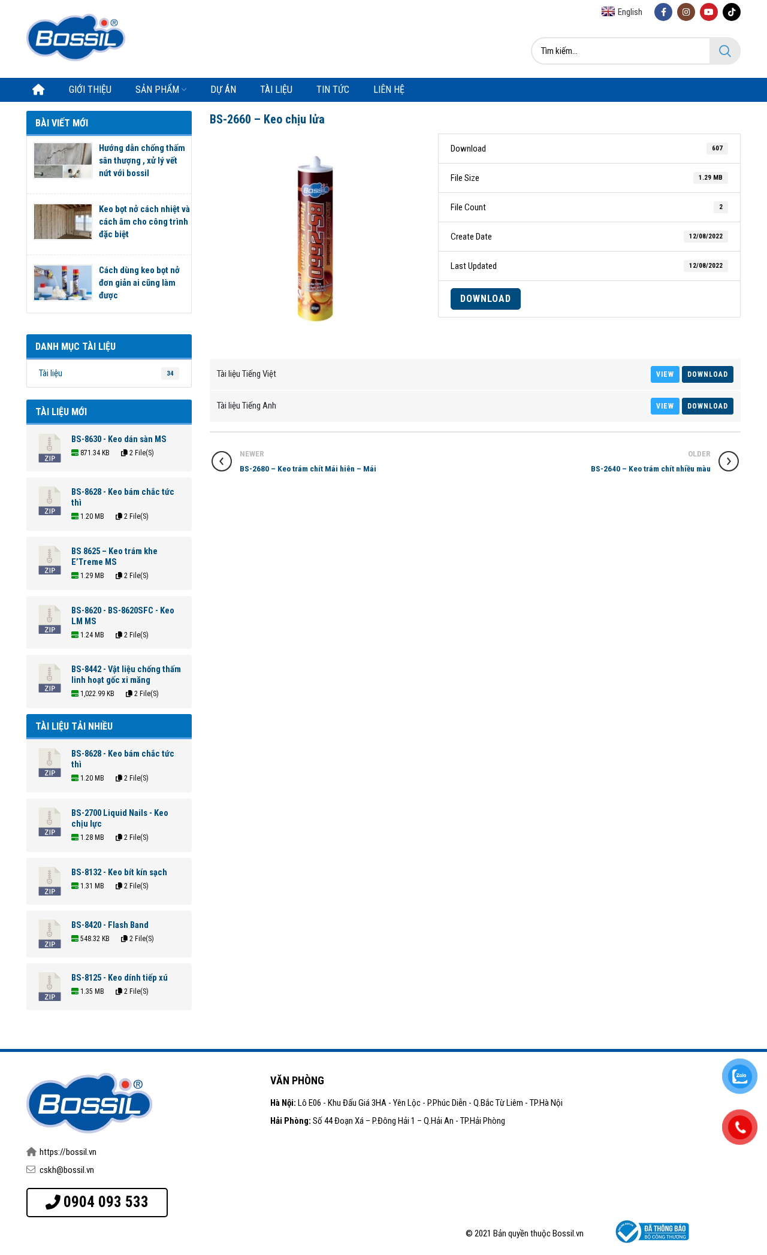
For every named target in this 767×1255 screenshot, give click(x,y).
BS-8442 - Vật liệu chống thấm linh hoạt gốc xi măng (126, 674)
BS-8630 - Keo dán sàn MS (119, 439)
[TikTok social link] (732, 12)
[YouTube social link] (709, 12)
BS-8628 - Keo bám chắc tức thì (122, 497)
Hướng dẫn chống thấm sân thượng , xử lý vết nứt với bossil (142, 161)
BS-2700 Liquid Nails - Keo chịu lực (119, 818)
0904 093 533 (106, 1202)
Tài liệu (106, 373)
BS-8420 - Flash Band (110, 925)
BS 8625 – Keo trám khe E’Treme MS (114, 556)
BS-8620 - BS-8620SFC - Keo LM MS (122, 616)
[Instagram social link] (686, 12)
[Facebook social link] (663, 12)
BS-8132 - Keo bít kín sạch (119, 872)
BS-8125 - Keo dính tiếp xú (119, 977)
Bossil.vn (568, 1233)
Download (485, 298)
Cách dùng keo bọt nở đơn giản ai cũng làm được (139, 283)
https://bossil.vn (68, 1152)
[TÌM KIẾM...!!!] (725, 51)
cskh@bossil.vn (67, 1170)
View (665, 374)
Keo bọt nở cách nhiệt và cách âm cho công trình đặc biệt (144, 222)
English (630, 12)
